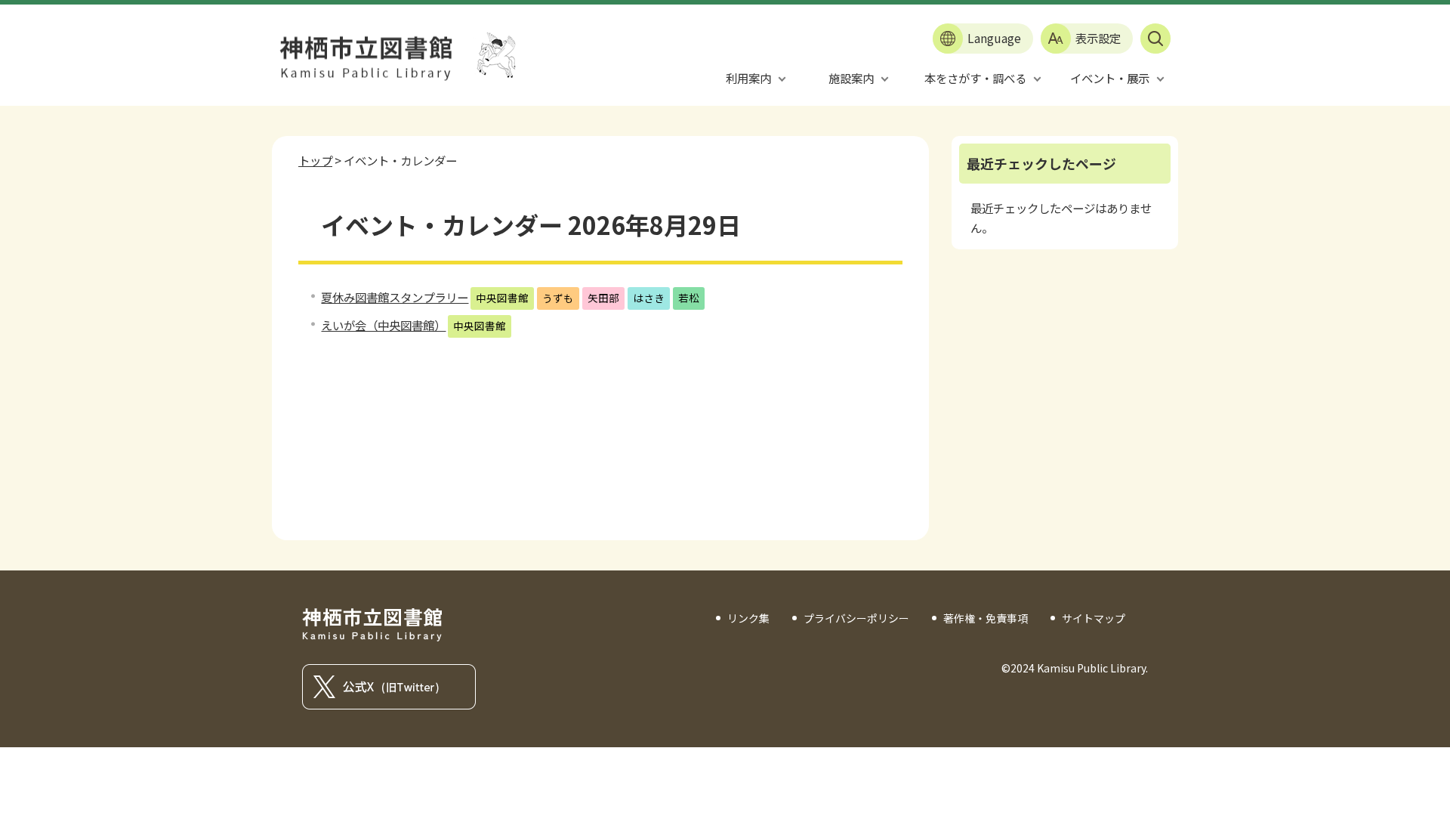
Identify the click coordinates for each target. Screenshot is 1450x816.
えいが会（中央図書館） (383, 325)
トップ (315, 160)
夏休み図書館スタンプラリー (394, 297)
